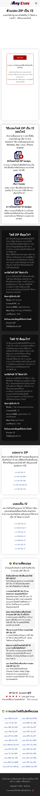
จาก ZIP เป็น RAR (20, 476)
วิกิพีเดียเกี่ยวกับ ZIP (13, 326)
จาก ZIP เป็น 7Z (20, 472)
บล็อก (18, 781)
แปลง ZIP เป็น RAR (11, 736)
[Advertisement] (20, 102)
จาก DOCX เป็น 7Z (20, 528)
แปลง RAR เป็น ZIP (11, 718)
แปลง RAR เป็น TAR (29, 723)
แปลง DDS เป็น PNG (29, 753)
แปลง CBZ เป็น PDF (11, 727)
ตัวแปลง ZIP (11, 323)
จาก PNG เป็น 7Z (20, 536)
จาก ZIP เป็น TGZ (20, 489)
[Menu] (36, 3)
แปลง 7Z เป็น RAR (10, 753)
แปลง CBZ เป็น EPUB (29, 718)
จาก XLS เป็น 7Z (20, 544)
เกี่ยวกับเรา (26, 781)
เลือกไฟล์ (20, 57)
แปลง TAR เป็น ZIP (10, 731)
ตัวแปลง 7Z (10, 432)
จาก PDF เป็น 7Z (20, 532)
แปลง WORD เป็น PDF (29, 766)
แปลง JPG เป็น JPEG (29, 740)
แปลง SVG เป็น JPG (29, 749)
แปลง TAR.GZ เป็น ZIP (11, 745)
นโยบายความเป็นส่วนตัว (11, 778)
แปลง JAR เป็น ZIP (10, 740)
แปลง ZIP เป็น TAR (10, 749)
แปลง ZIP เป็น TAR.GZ (11, 766)
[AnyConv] (20, 3)
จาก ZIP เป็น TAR (20, 481)
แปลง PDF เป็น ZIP (29, 731)
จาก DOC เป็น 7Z (20, 524)
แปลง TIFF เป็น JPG (29, 745)
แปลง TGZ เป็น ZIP (29, 727)
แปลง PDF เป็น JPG (29, 762)
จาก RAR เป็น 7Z (20, 540)
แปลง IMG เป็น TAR (11, 758)
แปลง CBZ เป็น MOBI (10, 762)
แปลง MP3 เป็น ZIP (29, 736)
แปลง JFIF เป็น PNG (29, 758)
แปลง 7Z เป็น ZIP (11, 723)
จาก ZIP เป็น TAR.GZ (20, 485)
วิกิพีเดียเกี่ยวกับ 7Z (13, 436)
